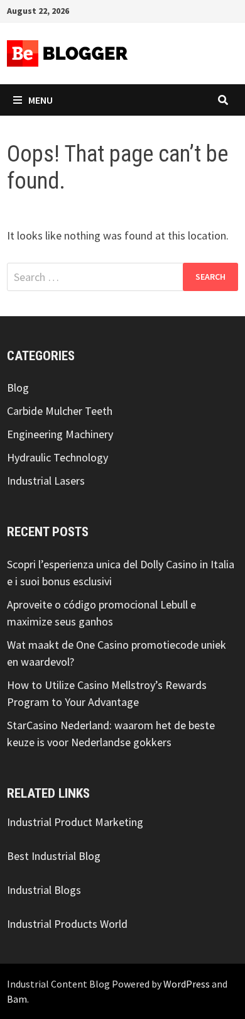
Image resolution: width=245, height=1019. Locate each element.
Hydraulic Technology (57, 457)
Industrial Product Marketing (75, 822)
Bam (17, 999)
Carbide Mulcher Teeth (59, 411)
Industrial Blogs (44, 890)
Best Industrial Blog (54, 856)
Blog (18, 387)
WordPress (186, 984)
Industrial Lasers (46, 480)
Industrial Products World (67, 924)
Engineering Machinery (60, 434)
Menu (40, 100)
